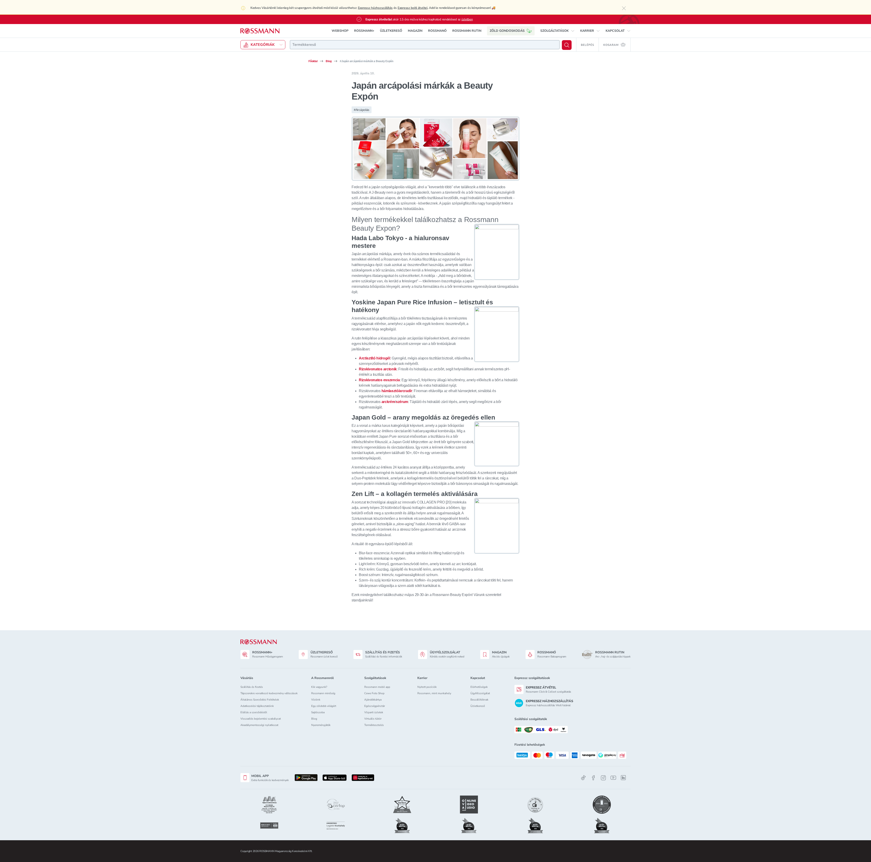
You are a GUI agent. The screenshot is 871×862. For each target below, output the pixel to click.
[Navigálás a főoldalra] (259, 31)
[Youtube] (613, 778)
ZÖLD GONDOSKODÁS (507, 31)
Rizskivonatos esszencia (379, 380)
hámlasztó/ (390, 391)
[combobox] (425, 44)
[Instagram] (603, 778)
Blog (328, 61)
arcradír (405, 391)
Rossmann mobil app (377, 687)
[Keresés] (567, 45)
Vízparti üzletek (373, 712)
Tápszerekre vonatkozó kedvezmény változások (269, 693)
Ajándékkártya (373, 699)
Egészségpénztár (374, 706)
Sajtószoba (318, 712)
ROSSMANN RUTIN (466, 31)
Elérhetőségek (479, 687)
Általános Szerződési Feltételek (259, 699)
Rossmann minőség (323, 693)
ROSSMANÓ (437, 31)
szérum (402, 402)
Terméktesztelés (374, 725)
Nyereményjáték (320, 725)
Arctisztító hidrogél (374, 358)
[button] (557, 31)
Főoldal (312, 61)
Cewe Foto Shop (374, 693)
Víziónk (315, 699)
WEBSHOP (340, 31)
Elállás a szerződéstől (253, 712)
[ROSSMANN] (258, 642)
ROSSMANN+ (364, 31)
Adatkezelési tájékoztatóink (257, 706)
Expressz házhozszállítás (375, 8)
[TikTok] (583, 778)
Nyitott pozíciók (427, 687)
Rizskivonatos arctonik (378, 369)
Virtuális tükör (373, 718)
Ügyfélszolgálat (480, 693)
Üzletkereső (477, 706)
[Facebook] (593, 778)
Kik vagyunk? (319, 687)
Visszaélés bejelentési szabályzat (260, 718)
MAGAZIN (415, 31)
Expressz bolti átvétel (413, 8)
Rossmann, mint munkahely (434, 693)
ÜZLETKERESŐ (391, 31)
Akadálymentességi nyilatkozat (259, 725)
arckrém (388, 402)
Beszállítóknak (479, 699)
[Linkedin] (623, 777)
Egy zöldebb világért (323, 706)
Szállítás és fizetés (251, 687)
